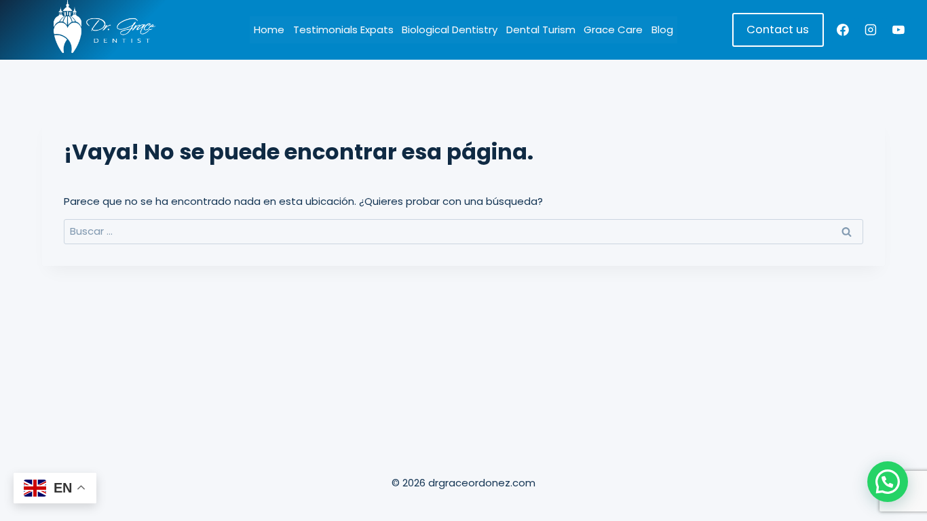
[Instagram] (870, 30)
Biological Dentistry (449, 29)
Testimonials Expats (343, 29)
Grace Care (613, 29)
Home (269, 29)
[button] (887, 481)
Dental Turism (540, 29)
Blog (662, 29)
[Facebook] (843, 30)
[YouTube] (898, 30)
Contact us (777, 29)
